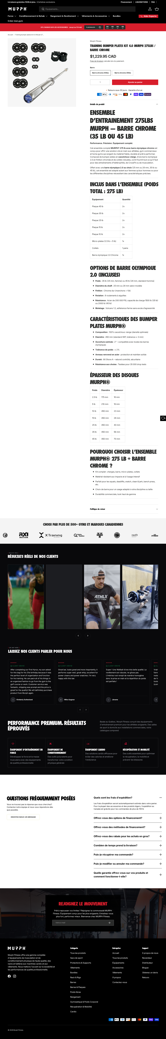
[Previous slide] (78, 636)
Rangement (75, 997)
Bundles (117, 16)
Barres (73, 982)
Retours (145, 977)
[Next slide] (88, 636)
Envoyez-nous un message (23, 817)
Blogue (145, 967)
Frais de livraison (96, 61)
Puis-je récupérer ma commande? (113, 854)
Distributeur (147, 963)
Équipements (118, 963)
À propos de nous (150, 953)
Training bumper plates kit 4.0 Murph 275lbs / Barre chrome (29, 35)
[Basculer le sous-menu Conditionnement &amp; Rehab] (46, 16)
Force (10, 16)
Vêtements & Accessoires (94, 16)
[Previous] (80, 709)
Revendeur (147, 958)
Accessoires (117, 967)
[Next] (86, 709)
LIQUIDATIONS (141, 2)
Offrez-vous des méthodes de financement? (119, 827)
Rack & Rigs (75, 977)
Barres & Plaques (77, 987)
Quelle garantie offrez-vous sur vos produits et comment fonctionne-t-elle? (121, 874)
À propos (116, 977)
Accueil (10, 35)
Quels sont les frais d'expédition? (113, 797)
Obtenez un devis (150, 972)
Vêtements (75, 967)
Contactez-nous (119, 982)
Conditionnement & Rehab (32, 16)
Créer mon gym (15, 21)
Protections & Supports (80, 963)
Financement (126, 2)
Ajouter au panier (135, 82)
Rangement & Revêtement (63, 16)
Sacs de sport (76, 958)
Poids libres (75, 992)
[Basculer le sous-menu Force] (15, 16)
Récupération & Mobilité (81, 1006)
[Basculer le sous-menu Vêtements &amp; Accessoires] (109, 16)
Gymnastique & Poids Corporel (84, 1002)
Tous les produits (78, 953)
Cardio (73, 1011)
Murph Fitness (95, 41)
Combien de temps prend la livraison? (115, 845)
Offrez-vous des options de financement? (118, 818)
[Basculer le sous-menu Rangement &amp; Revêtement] (77, 16)
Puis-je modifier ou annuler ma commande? (119, 863)
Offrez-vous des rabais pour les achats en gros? (121, 836)
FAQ (153, 2)
